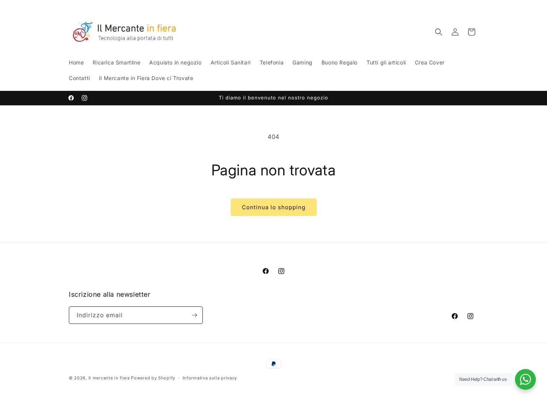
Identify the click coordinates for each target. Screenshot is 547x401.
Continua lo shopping (274, 207)
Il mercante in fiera (110, 378)
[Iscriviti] (194, 315)
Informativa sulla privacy (210, 378)
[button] (439, 32)
